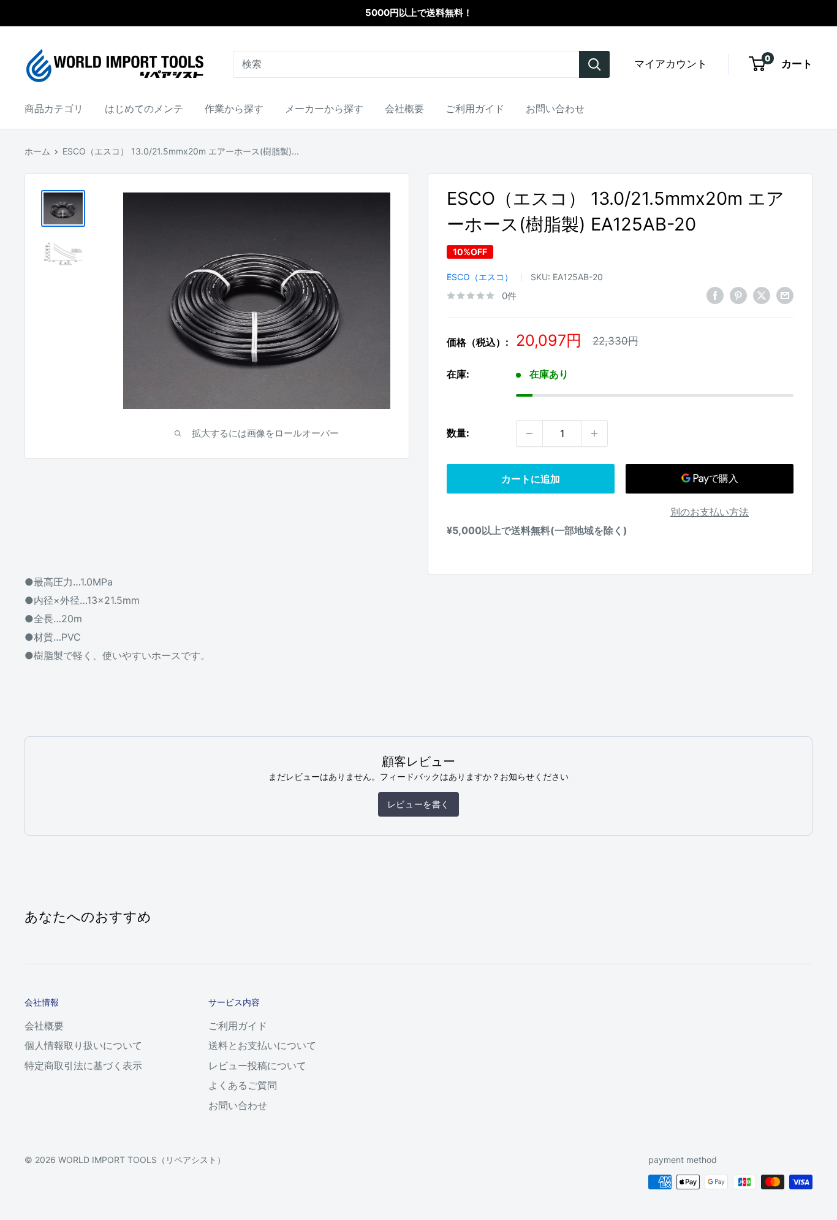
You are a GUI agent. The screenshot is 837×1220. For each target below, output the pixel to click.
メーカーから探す (324, 108)
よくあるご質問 (242, 1085)
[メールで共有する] (784, 295)
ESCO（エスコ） (480, 277)
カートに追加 (530, 479)
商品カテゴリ (54, 108)
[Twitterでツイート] (761, 295)
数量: (458, 433)
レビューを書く (418, 804)
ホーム (37, 151)
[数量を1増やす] (594, 433)
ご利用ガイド (474, 108)
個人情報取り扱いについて (83, 1045)
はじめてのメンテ (144, 108)
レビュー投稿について (257, 1065)
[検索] (594, 64)
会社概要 (404, 108)
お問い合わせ (555, 108)
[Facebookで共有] (715, 295)
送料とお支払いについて (262, 1045)
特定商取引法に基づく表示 (83, 1065)
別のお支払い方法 (709, 512)
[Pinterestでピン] (738, 295)
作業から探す (234, 108)
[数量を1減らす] (529, 433)
